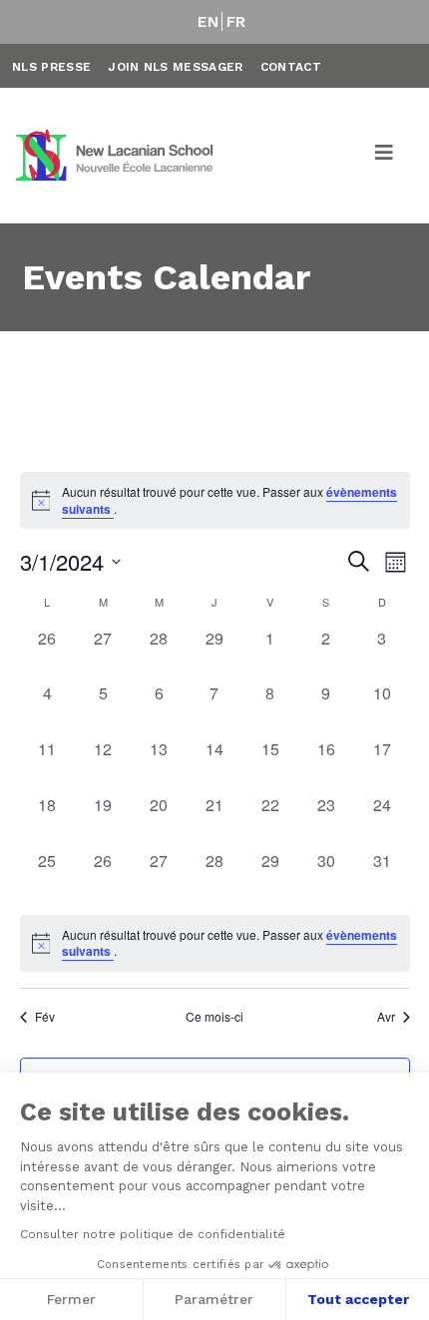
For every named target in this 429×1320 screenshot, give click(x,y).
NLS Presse (51, 67)
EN (208, 22)
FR (236, 22)
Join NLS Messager (175, 67)
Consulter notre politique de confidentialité (152, 1234)
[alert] (215, 943)
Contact (290, 67)
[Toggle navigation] (385, 156)
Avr (386, 1017)
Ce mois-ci (214, 1017)
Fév (45, 1017)
